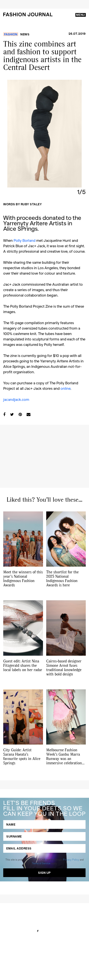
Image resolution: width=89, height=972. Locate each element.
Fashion (10, 34)
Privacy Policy (71, 859)
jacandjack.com (16, 399)
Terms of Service (41, 863)
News (24, 34)
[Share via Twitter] (12, 414)
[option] (44, 133)
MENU (80, 15)
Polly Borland (24, 240)
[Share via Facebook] (4, 414)
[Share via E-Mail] (28, 414)
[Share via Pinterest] (20, 414)
